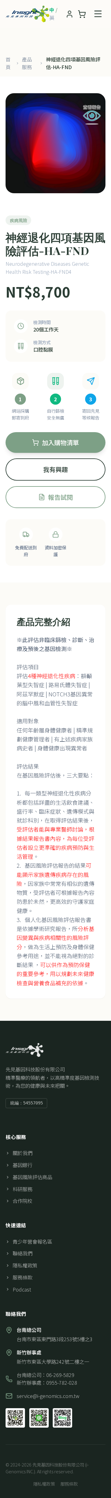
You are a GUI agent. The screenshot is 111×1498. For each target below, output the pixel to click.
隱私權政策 (25, 1265)
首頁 (8, 63)
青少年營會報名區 (32, 1241)
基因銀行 (22, 1165)
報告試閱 (60, 497)
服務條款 (22, 1277)
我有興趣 (55, 469)
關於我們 (22, 1153)
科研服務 (22, 1189)
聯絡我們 (22, 1253)
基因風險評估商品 (32, 1177)
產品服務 (27, 63)
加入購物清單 (60, 442)
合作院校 (22, 1200)
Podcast (22, 1289)
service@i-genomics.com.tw (48, 1396)
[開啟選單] (98, 14)
